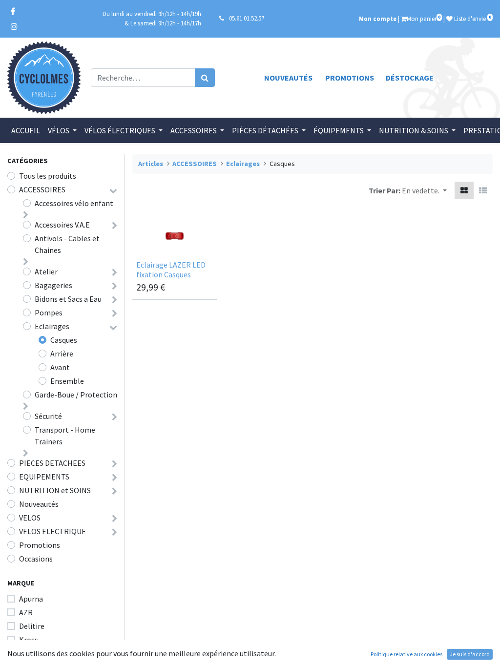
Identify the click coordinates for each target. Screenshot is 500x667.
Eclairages (52, 326)
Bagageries (53, 285)
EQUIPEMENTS (44, 476)
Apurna (31, 599)
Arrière (61, 353)
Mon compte (377, 18)
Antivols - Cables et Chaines (67, 244)
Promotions (349, 78)
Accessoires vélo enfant (74, 203)
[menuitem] (25, 130)
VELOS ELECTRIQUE (52, 531)
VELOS (30, 517)
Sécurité (48, 416)
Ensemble (67, 381)
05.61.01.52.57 (246, 18)
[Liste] (483, 190)
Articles (150, 163)
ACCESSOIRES (42, 189)
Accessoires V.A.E (62, 224)
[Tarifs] (464, 190)
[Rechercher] (205, 77)
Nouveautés (288, 78)
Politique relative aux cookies (406, 654)
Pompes (48, 312)
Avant (60, 367)
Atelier (46, 271)
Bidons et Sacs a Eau (68, 299)
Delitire (31, 626)
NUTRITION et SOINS (55, 490)
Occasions (36, 558)
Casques (63, 340)
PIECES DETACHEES (52, 463)
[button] (424, 190)
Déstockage (410, 78)
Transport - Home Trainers (65, 435)
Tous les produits (47, 176)
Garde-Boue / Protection (76, 394)
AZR (26, 612)
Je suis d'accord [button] (470, 654)
